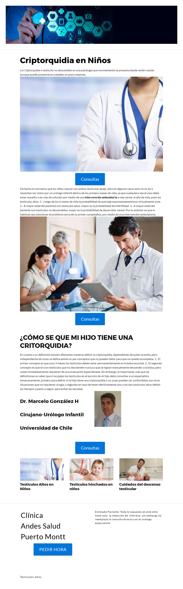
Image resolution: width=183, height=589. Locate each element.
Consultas (90, 179)
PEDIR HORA (52, 549)
